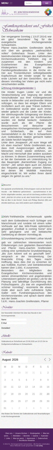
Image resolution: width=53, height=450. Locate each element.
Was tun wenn (18, 438)
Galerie (35, 436)
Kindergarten (35, 433)
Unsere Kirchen (21, 433)
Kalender (44, 436)
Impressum (31, 438)
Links (8, 438)
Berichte (26, 436)
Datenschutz (43, 438)
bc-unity (39, 445)
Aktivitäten (17, 436)
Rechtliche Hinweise (27, 440)
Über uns (8, 433)
